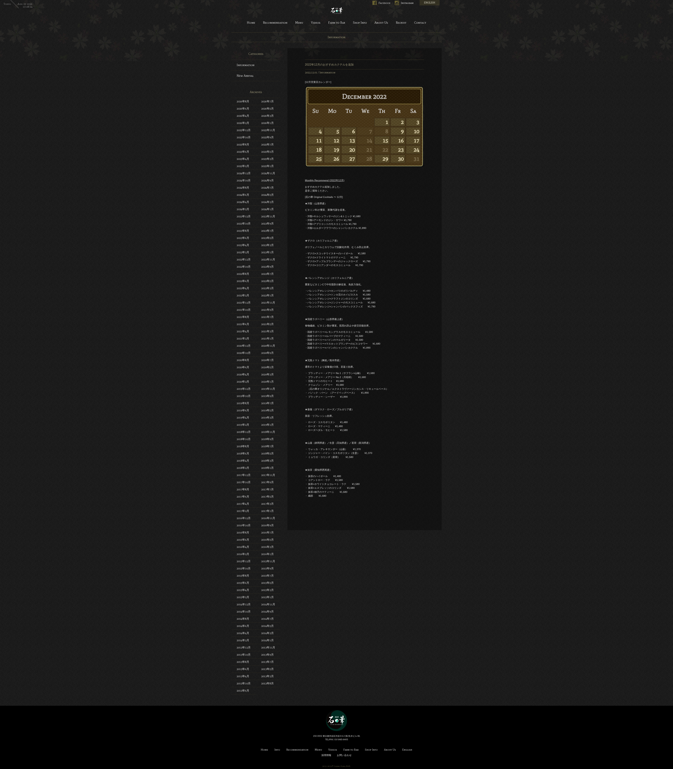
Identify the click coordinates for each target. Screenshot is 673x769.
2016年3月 (267, 547)
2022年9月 (267, 266)
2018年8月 (243, 446)
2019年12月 (244, 388)
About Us (381, 23)
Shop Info (360, 23)
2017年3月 (267, 503)
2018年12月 (244, 432)
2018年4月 (243, 460)
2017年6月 (243, 496)
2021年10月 (244, 309)
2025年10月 (244, 137)
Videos (315, 23)
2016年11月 (268, 518)
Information (327, 72)
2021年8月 (243, 317)
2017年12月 (244, 475)
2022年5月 (267, 281)
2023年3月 (267, 245)
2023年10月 (244, 223)
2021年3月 (267, 331)
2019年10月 (244, 396)
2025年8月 (243, 144)
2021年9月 (267, 309)
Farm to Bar (336, 23)
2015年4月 (243, 590)
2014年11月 (268, 604)
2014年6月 (243, 626)
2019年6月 (243, 410)
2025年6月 (243, 151)
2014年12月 (244, 604)
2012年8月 (267, 683)
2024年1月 (267, 209)
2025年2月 (243, 166)
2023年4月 (243, 245)
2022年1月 (267, 295)
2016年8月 (243, 532)
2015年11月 (268, 561)
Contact (420, 23)
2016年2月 (243, 554)
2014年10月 (244, 611)
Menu (299, 23)
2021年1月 (267, 338)
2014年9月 (267, 611)
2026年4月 (243, 115)
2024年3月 (267, 202)
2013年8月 (243, 661)
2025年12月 (244, 130)
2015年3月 (267, 590)
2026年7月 (267, 101)
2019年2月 (243, 424)
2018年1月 (267, 467)
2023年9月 (267, 223)
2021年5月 (267, 324)
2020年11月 (268, 345)
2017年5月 (267, 496)
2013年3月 (267, 676)
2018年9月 (267, 439)
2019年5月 (267, 410)
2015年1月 (267, 597)
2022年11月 (268, 259)
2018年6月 (243, 453)
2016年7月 (267, 532)
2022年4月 (243, 288)
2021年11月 (268, 302)
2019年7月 (267, 403)
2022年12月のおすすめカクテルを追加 (329, 64)
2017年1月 (267, 511)
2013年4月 (243, 676)
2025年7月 (267, 144)
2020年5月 (267, 367)
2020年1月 (267, 381)
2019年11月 (268, 388)
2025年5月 (267, 151)
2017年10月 (244, 482)
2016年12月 (244, 518)
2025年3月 (267, 159)
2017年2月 (243, 511)
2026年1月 (267, 123)
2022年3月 (267, 288)
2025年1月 (267, 166)
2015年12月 (244, 561)
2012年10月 (244, 683)
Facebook (384, 3)
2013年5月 (267, 669)
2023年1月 (267, 252)
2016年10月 (244, 525)
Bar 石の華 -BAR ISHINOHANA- (336, 10)
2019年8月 (243, 403)
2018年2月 (243, 467)
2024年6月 (243, 194)
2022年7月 (267, 273)
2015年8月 (243, 575)
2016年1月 (267, 554)
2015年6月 (243, 582)
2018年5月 (267, 453)
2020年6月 (243, 367)
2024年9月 (267, 180)
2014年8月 (243, 618)
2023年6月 (243, 238)
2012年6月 (243, 690)
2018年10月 (244, 439)
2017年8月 (243, 489)
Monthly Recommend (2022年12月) (324, 180)
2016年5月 (267, 539)
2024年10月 (244, 180)
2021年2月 (243, 338)
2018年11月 (268, 432)
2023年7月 (267, 230)
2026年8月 (243, 101)
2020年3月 (267, 374)
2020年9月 (267, 353)
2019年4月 (243, 417)
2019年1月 (267, 424)
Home (251, 23)
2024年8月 (243, 187)
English (407, 749)
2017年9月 (267, 482)
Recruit (401, 23)
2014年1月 (267, 640)
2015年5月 (267, 582)
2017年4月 (243, 503)
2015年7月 (267, 575)
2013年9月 (267, 654)
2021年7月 (267, 317)
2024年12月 (244, 173)
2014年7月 (267, 618)
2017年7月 (267, 489)
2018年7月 (267, 446)
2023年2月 (243, 252)
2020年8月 (243, 360)
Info (277, 749)
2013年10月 (244, 654)
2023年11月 (268, 216)
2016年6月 (243, 539)
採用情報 (326, 755)
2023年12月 (244, 216)
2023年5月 (267, 238)
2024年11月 (268, 173)
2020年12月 (244, 345)
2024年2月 (243, 209)
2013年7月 (267, 661)
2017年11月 (268, 475)
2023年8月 (243, 230)
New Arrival (245, 76)
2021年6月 (243, 324)
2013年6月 (243, 669)
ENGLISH (429, 2)
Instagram (407, 3)
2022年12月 (244, 259)
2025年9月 (267, 137)
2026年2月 (243, 123)
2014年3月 (267, 633)
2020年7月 (267, 360)
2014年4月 (243, 633)
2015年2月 (243, 597)
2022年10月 (244, 266)
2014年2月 (243, 640)
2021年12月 (244, 302)
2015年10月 (244, 568)
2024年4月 (243, 202)
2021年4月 (243, 331)
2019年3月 (267, 417)
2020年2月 (243, 381)
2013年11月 (268, 647)
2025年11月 (268, 130)
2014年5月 (267, 626)
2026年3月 (267, 115)
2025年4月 (243, 159)
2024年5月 (267, 194)
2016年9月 (267, 525)
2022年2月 (243, 295)
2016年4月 (243, 547)
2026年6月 (243, 108)
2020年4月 (243, 374)
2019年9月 (267, 396)
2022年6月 (243, 281)
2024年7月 (267, 187)
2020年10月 (244, 353)
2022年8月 (243, 273)
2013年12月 (244, 647)
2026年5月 (267, 108)
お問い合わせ (344, 755)
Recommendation (275, 23)
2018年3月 (267, 460)
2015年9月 (267, 568)
